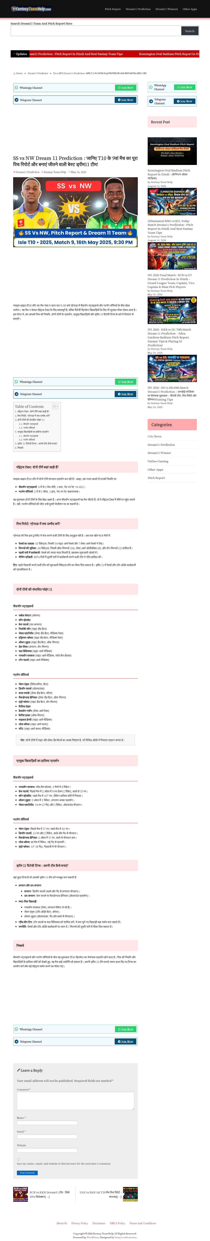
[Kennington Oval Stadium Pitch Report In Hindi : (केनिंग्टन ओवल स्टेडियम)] (172, 151)
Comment (24, 1089)
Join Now (127, 88)
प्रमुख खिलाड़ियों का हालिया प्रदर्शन (33, 431)
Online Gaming (158, 461)
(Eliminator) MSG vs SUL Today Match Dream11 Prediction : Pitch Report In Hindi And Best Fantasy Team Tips (170, 226)
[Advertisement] (75, 130)
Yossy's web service (125, 1237)
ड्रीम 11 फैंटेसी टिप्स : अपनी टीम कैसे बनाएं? (37, 443)
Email (21, 1131)
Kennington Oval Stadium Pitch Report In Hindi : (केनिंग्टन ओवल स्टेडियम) (149, 54)
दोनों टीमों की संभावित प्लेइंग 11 (31, 419)
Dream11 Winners (167, 9)
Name (21, 1117)
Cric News (154, 436)
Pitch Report (113, 9)
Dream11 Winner (159, 453)
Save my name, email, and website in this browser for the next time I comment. (64, 1163)
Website (21, 1145)
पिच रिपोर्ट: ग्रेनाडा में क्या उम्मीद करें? (34, 415)
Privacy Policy (80, 1223)
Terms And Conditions (143, 1223)
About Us (61, 1223)
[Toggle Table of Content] (53, 406)
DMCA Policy (117, 1223)
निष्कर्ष (20, 447)
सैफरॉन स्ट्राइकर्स (30, 423)
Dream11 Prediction (138, 9)
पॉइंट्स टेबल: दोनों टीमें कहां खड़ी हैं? (33, 411)
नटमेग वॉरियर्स (29, 427)
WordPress (93, 1237)
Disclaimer (99, 1223)
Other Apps (190, 9)
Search (189, 31)
